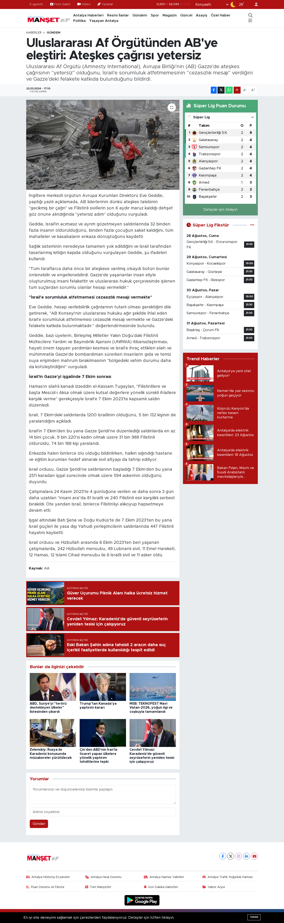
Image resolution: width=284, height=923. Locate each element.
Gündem (139, 15)
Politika (79, 21)
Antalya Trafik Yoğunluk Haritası (230, 877)
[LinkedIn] (246, 856)
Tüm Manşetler (100, 887)
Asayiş (201, 15)
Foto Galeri (62, 4)
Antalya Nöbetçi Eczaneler (50, 877)
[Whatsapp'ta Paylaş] (229, 90)
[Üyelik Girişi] (254, 4)
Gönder (39, 823)
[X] (230, 856)
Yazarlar (107, 4)
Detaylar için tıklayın (220, 209)
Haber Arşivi (216, 887)
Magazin (170, 15)
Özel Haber (220, 15)
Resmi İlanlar (118, 15)
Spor (155, 15)
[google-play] (142, 900)
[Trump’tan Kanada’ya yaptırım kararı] (103, 686)
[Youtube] (254, 856)
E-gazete (36, 4)
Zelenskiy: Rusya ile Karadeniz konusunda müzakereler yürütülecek (51, 753)
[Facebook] (222, 856)
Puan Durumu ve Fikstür (47, 887)
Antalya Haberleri (88, 15)
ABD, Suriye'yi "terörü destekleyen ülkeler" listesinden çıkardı (48, 707)
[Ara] (250, 15)
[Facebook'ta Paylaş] (214, 90)
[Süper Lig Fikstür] (252, 225)
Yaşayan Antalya (103, 21)
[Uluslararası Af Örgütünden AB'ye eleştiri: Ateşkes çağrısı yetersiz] (102, 145)
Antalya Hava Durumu (106, 877)
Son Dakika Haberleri (163, 887)
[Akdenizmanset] (49, 18)
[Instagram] (238, 856)
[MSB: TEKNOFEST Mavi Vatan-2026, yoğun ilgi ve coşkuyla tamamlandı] (153, 686)
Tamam (254, 917)
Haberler (34, 32)
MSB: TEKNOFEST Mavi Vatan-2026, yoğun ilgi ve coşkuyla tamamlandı (151, 707)
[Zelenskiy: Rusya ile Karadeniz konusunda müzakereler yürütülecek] (53, 733)
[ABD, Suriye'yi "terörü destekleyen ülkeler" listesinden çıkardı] (53, 686)
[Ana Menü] (250, 21)
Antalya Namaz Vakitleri (166, 877)
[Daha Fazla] (237, 90)
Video (86, 4)
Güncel (186, 15)
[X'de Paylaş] (221, 90)
